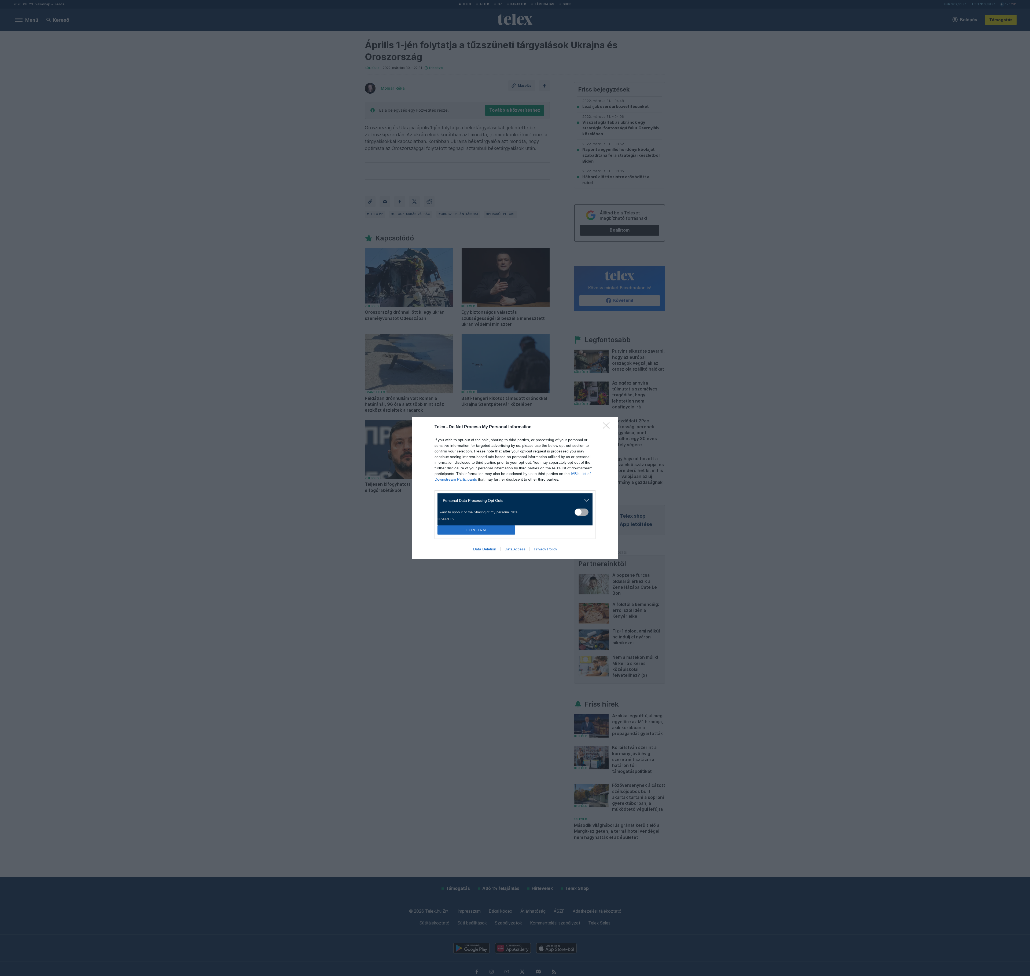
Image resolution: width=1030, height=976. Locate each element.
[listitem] (512, 500)
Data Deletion (484, 549)
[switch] (581, 512)
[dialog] (515, 488)
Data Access (515, 549)
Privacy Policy (545, 549)
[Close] (608, 427)
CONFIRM (476, 530)
